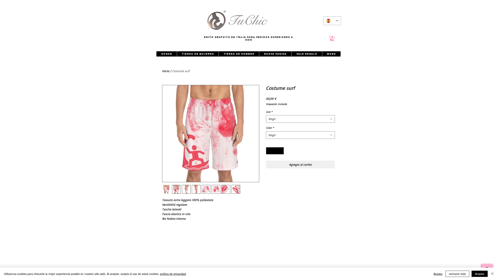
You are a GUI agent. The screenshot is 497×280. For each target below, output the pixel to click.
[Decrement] (269, 150)
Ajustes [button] (438, 274)
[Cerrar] (492, 274)
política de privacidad (173, 274)
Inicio (165, 71)
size (269, 111)
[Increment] (280, 150)
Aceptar (479, 274)
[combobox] (300, 119)
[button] (332, 38)
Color (270, 127)
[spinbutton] (274, 150)
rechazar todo (457, 274)
